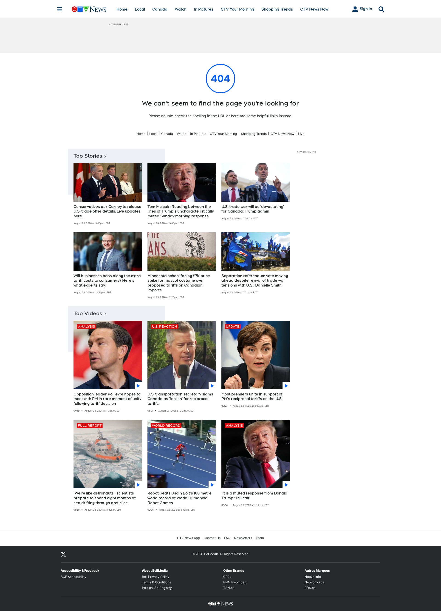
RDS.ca (310, 588)
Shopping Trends (277, 9)
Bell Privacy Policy (155, 577)
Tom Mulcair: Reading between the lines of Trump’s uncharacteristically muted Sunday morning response (180, 212)
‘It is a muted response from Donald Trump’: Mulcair (254, 495)
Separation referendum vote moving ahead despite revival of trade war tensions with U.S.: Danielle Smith (254, 281)
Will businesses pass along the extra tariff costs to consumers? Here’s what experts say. (107, 281)
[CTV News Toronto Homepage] (89, 9)
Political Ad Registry (157, 588)
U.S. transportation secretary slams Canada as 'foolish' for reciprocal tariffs (180, 399)
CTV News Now (314, 9)
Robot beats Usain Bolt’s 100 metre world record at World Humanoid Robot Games (179, 498)
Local (140, 9)
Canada (159, 9)
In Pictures (203, 9)
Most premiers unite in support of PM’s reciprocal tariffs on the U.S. (252, 396)
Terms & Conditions (156, 582)
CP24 (227, 577)
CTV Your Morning (237, 9)
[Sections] (59, 9)
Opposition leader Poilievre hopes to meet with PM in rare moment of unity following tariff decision (107, 399)
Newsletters (243, 538)
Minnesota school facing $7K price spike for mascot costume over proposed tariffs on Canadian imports (178, 283)
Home (121, 9)
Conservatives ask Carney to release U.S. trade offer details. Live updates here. (107, 212)
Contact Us (212, 538)
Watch (181, 9)
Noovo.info (313, 577)
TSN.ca (229, 588)
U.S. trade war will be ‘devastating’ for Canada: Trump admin (252, 209)
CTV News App (188, 538)
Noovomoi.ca (314, 582)
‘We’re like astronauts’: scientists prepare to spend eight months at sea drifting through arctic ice (105, 498)
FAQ (227, 538)
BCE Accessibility (73, 577)
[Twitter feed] (63, 554)
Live (301, 134)
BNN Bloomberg (235, 582)
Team (260, 538)
